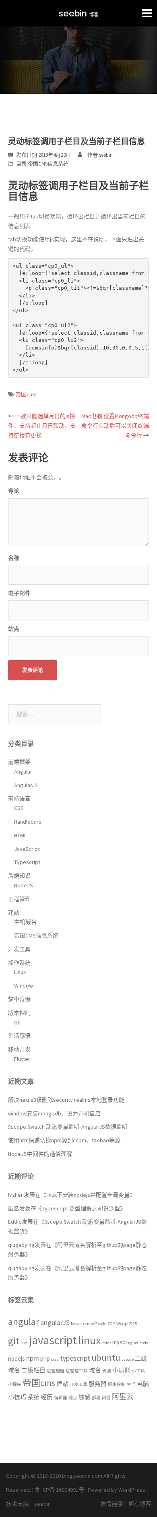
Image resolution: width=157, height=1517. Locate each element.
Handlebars (27, 821)
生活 (131, 1384)
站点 (13, 628)
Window (23, 985)
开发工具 (19, 949)
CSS (19, 808)
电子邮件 (19, 593)
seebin (73, 13)
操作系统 (19, 962)
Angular (23, 771)
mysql (119, 1342)
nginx (133, 1342)
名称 (13, 558)
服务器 (98, 1384)
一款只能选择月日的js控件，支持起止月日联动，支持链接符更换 (42, 425)
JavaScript (27, 848)
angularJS (55, 1322)
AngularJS (26, 785)
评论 (13, 491)
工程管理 (19, 899)
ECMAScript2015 (122, 1323)
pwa (55, 1359)
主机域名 (25, 921)
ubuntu (105, 1357)
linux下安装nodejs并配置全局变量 (88, 1194)
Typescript (27, 862)
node (143, 1342)
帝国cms (26, 394)
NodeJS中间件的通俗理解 (40, 1153)
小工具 (138, 1371)
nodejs (16, 1358)
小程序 (14, 1384)
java (24, 1342)
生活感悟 (19, 1035)
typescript (75, 1358)
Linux (20, 972)
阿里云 (123, 1396)
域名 (95, 1370)
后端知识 (19, 875)
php (45, 1358)
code (102, 1323)
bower (76, 1323)
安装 (106, 1371)
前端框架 (19, 762)
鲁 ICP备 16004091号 (59, 1489)
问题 (106, 1397)
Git (17, 1022)
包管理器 (55, 1371)
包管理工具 (77, 1371)
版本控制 (19, 1012)
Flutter (22, 1059)
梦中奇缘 (19, 999)
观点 (72, 1397)
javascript (53, 1340)
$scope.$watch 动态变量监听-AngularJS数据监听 (68, 1126)
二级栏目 (33, 1370)
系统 (33, 1397)
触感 (84, 1397)
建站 (13, 912)
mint (106, 1342)
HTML (20, 835)
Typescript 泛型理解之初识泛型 (81, 1208)
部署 (96, 1397)
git (13, 1341)
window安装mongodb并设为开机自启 (54, 1113)
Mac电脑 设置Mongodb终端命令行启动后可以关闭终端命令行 (115, 425)
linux (89, 1340)
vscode (128, 1359)
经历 (47, 1397)
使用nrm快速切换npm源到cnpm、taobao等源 (64, 1140)
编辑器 (60, 1397)
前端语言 (19, 798)
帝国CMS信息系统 (48, 163)
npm (32, 1358)
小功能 (121, 1370)
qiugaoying (21, 1244)
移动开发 (19, 1049)
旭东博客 (139, 1503)
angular (23, 1322)
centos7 (90, 1323)
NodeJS (23, 885)
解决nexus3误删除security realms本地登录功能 (66, 1099)
